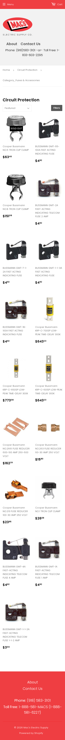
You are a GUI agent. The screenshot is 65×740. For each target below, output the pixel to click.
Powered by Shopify (31, 733)
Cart (59, 4)
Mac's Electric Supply (35, 727)
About (11, 44)
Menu (10, 4)
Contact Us (30, 44)
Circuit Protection (27, 70)
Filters (56, 108)
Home (6, 70)
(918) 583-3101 (32, 700)
